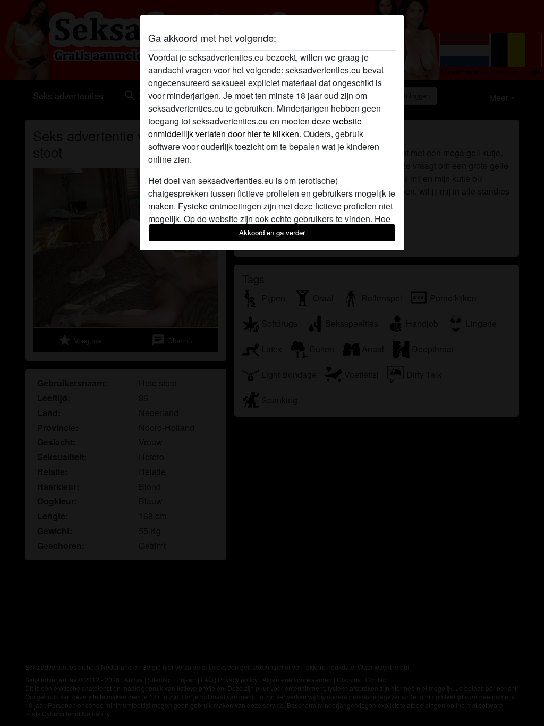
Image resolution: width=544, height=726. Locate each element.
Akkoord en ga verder (272, 232)
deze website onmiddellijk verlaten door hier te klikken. (255, 127)
